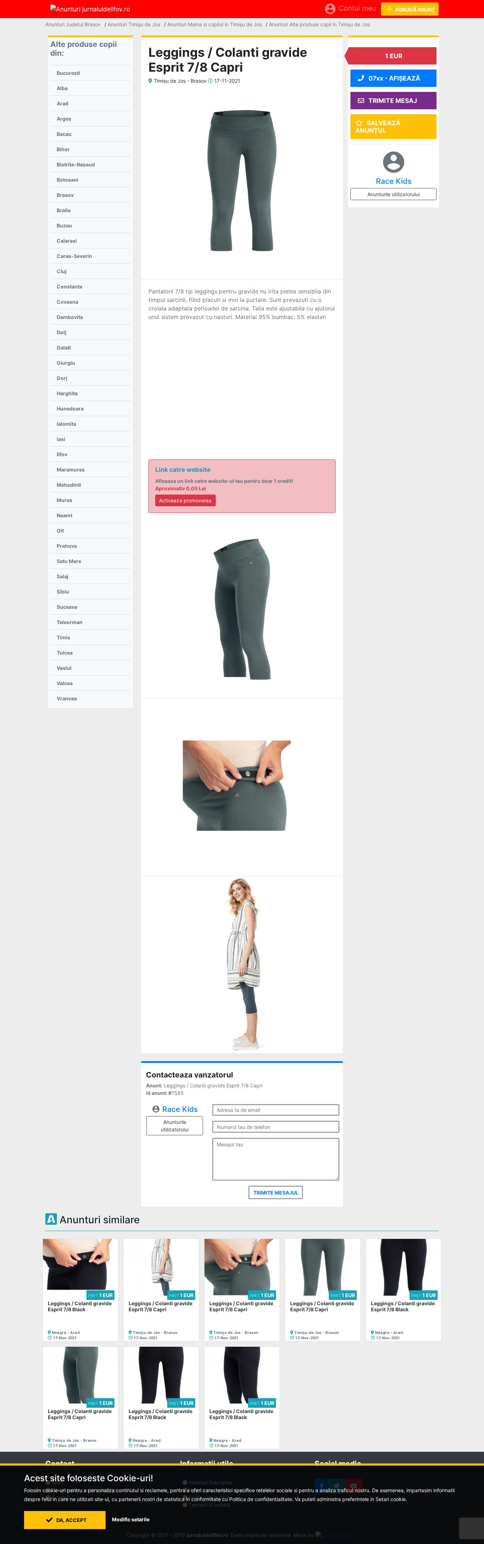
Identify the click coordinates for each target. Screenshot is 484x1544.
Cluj (62, 271)
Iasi (61, 439)
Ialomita (66, 424)
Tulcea (65, 653)
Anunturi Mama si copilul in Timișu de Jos (214, 24)
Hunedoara (70, 409)
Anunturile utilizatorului (174, 1125)
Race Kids (180, 1109)
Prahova (67, 546)
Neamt (64, 515)
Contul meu (350, 8)
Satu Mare (69, 561)
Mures (64, 500)
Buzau (64, 225)
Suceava (67, 607)
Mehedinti (69, 485)
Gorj (62, 378)
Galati (64, 347)
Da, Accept (70, 1520)
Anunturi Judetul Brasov (73, 24)
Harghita (67, 393)
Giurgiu (66, 363)
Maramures (71, 470)
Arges (64, 119)
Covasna (67, 302)
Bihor (63, 149)
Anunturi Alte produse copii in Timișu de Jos (319, 24)
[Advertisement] (242, 379)
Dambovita (70, 317)
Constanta (69, 286)
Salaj (62, 576)
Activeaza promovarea (185, 500)
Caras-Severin (74, 256)
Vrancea (67, 698)
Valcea (65, 683)
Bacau (64, 134)
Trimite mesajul (275, 1193)
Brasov (65, 195)
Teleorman (70, 622)
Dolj (61, 332)
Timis (63, 637)
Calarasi (67, 241)
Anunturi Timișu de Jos (134, 24)
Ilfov (62, 454)
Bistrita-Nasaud (76, 164)
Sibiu (63, 592)
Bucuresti (68, 73)
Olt (60, 531)
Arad (62, 103)
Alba (62, 88)
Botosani (67, 180)
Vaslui (64, 668)
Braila (64, 210)
